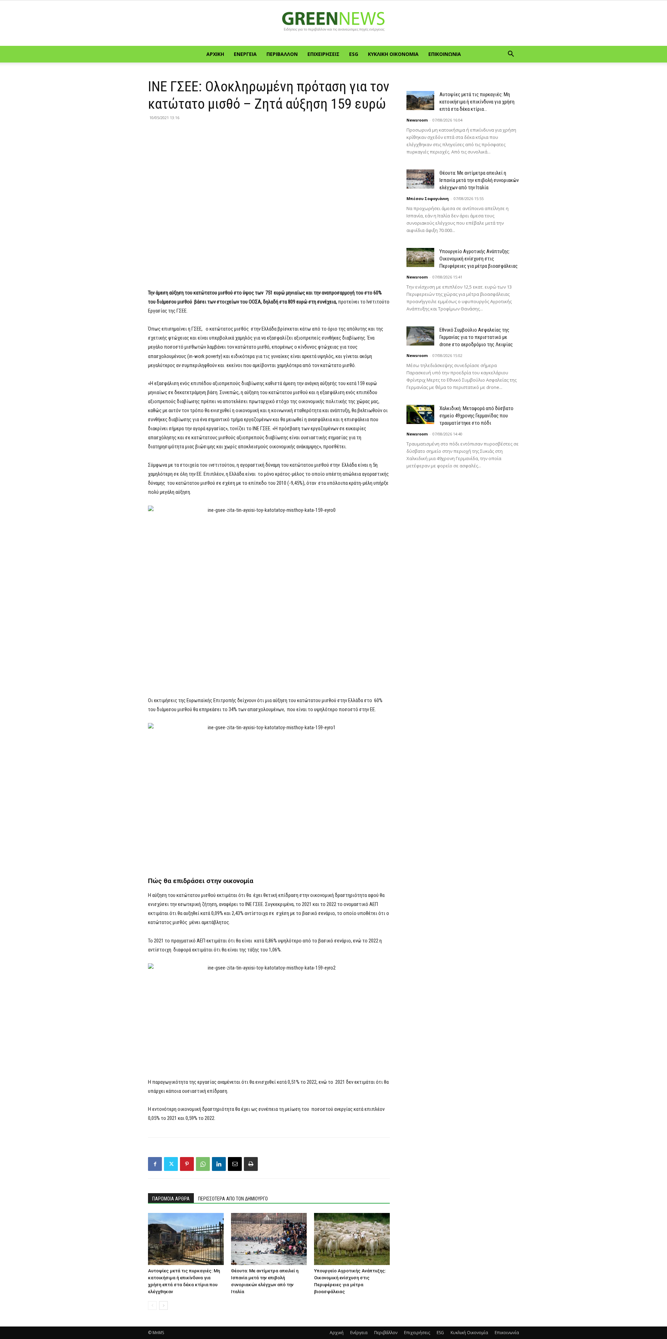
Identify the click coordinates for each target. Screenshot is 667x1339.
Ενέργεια (245, 54)
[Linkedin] (219, 1164)
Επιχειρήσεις (323, 54)
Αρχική (215, 54)
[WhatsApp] (203, 1164)
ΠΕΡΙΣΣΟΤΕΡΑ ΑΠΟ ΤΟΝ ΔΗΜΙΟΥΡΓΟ (233, 1198)
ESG (353, 54)
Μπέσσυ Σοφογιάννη (427, 198)
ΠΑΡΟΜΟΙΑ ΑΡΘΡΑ (171, 1198)
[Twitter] (171, 1164)
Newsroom (417, 120)
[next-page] (163, 1305)
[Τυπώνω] (251, 1164)
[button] (510, 54)
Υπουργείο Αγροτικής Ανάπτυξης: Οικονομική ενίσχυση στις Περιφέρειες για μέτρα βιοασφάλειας (478, 258)
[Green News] (333, 23)
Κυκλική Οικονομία (393, 54)
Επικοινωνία (444, 54)
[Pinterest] (187, 1164)
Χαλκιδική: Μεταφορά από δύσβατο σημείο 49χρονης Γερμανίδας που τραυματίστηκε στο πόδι (476, 415)
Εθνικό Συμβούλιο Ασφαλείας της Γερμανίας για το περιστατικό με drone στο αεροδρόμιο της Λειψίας (476, 337)
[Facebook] (155, 1164)
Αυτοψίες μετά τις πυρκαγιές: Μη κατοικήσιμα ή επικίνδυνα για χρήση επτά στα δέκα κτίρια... (476, 101)
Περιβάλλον (282, 54)
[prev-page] (152, 1305)
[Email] (235, 1164)
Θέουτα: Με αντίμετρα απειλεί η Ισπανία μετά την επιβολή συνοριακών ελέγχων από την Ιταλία (479, 180)
